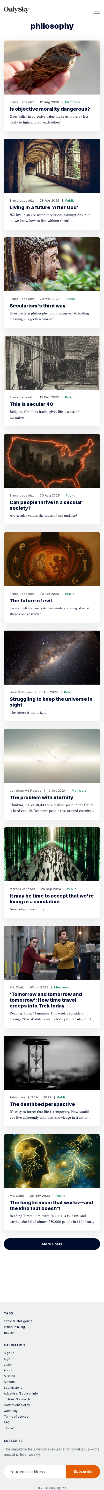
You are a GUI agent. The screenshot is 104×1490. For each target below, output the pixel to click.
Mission (9, 1376)
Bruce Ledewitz (22, 102)
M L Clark (17, 987)
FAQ (7, 1422)
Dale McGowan (21, 692)
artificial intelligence (18, 1321)
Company (11, 1411)
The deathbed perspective (42, 1104)
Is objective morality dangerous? (50, 109)
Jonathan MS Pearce (25, 790)
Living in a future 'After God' (44, 207)
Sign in (8, 1359)
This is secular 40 (31, 404)
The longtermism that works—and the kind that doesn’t (51, 1205)
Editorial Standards (17, 1399)
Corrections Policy (17, 1405)
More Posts (52, 1244)
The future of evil (31, 601)
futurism (9, 1332)
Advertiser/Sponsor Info (21, 1393)
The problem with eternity (41, 797)
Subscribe (83, 1472)
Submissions (13, 1387)
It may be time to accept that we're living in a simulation (52, 899)
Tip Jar (9, 1428)
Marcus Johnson (22, 889)
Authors (9, 1382)
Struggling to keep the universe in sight (51, 702)
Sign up (9, 1353)
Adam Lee (17, 1097)
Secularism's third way (38, 306)
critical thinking (14, 1327)
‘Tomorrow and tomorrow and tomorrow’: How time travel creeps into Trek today (46, 1000)
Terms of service (16, 1416)
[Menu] (97, 10)
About (8, 1370)
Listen (8, 1364)
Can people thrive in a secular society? (46, 505)
